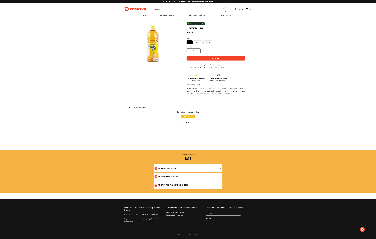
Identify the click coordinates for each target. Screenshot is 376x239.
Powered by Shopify (195, 235)
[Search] (223, 9)
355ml (209, 42)
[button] (248, 9)
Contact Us (178, 215)
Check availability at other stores (213, 67)
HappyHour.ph (184, 235)
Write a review (188, 116)
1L (189, 42)
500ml (199, 42)
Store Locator (180, 212)
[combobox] (189, 9)
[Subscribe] (238, 213)
